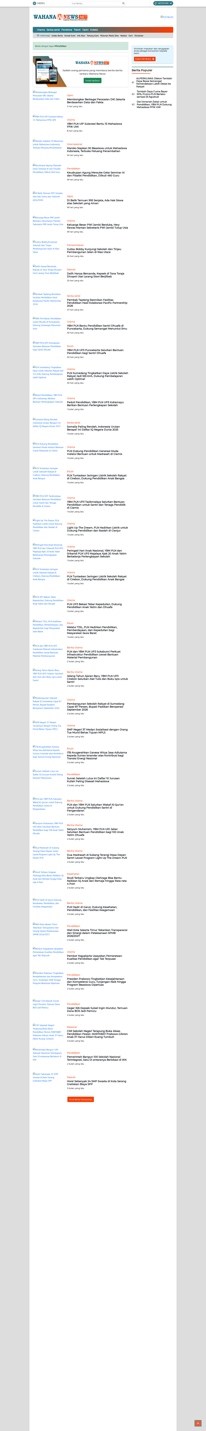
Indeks (94, 29)
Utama (41, 29)
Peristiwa (67, 29)
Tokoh (77, 29)
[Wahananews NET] (61, 16)
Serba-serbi (53, 29)
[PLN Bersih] (167, 16)
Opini (85, 29)
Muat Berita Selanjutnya (80, 1099)
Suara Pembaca (143, 59)
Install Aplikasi (92, 80)
